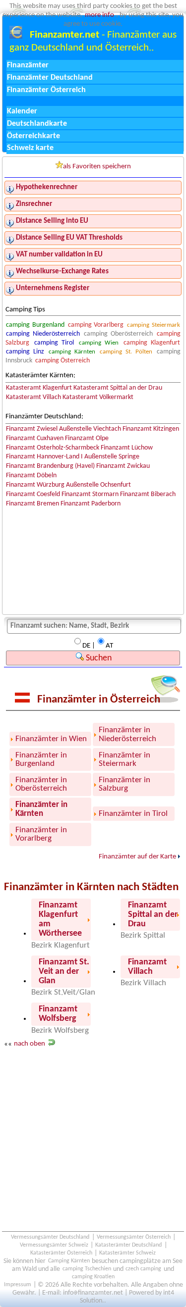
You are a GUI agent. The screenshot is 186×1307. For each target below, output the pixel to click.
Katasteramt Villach (33, 397)
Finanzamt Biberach (148, 494)
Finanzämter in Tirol (133, 813)
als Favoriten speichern (97, 166)
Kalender (22, 111)
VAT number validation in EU (59, 254)
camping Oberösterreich (118, 334)
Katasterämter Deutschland (128, 1246)
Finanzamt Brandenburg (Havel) (50, 466)
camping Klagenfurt (152, 343)
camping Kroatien (93, 1277)
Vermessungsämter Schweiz (54, 1246)
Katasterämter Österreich (61, 1254)
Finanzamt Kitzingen (151, 429)
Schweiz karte (30, 148)
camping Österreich (62, 360)
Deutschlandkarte (37, 124)
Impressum (17, 1285)
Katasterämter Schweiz (127, 1254)
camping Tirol (54, 343)
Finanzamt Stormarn (90, 494)
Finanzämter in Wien (51, 739)
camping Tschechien (86, 1269)
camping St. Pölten (126, 352)
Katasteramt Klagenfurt (39, 388)
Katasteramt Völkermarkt (97, 397)
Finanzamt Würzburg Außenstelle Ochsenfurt (68, 485)
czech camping (143, 1269)
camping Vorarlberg (96, 325)
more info (99, 15)
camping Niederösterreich (43, 334)
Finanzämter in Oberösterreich (41, 784)
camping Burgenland (35, 325)
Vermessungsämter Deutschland (50, 1238)
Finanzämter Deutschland (50, 78)
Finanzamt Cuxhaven (34, 438)
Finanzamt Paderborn (91, 504)
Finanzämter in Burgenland (41, 759)
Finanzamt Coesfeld (33, 494)
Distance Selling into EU (52, 221)
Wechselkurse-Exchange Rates (62, 271)
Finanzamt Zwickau (123, 466)
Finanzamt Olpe (87, 438)
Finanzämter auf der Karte (137, 856)
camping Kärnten (72, 352)
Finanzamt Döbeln (31, 475)
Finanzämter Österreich (46, 90)
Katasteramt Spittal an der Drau (117, 388)
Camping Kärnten (69, 1261)
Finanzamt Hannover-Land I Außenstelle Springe (72, 456)
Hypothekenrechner (46, 187)
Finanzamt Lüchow (127, 448)
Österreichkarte (33, 136)
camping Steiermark (153, 325)
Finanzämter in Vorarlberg (41, 834)
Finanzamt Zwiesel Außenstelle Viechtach (63, 429)
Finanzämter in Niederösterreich (127, 734)
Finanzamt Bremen (32, 504)
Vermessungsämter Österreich (134, 1238)
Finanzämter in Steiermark (124, 759)
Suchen (98, 658)
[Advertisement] (93, 1150)
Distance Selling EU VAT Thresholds (69, 238)
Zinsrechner (34, 204)
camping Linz (25, 351)
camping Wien (99, 343)
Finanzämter (28, 65)
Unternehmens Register (52, 288)
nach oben (29, 1044)
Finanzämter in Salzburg (124, 784)
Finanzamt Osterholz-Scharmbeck (52, 448)
